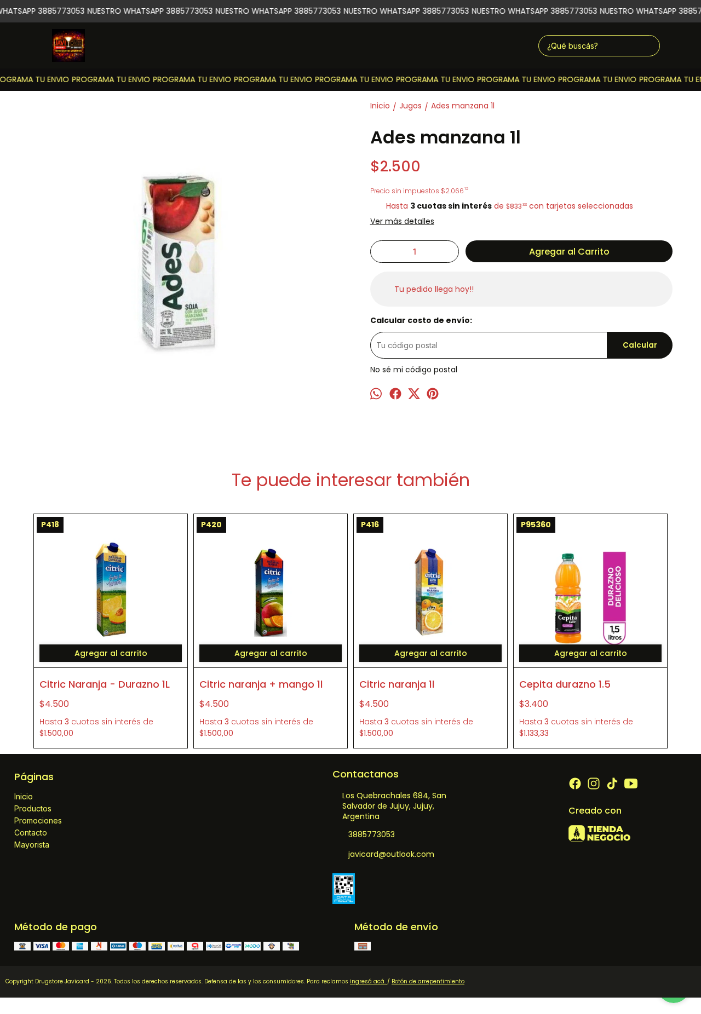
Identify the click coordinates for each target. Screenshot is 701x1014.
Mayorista (31, 844)
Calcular (640, 345)
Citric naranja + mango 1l (261, 684)
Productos (32, 808)
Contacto (30, 832)
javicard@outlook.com (391, 854)
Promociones (38, 820)
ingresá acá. (368, 981)
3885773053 (371, 834)
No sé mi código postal (413, 369)
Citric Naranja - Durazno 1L (104, 684)
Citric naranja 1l (396, 684)
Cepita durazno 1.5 (565, 684)
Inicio (23, 796)
